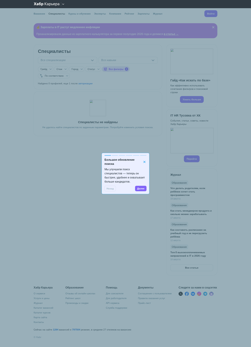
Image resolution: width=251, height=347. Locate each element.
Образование (179, 182)
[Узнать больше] (191, 76)
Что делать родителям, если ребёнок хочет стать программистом (187, 191)
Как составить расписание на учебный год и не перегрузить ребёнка (188, 233)
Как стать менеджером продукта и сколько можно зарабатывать (191, 212)
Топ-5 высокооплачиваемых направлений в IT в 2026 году (188, 254)
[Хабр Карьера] (47, 4)
